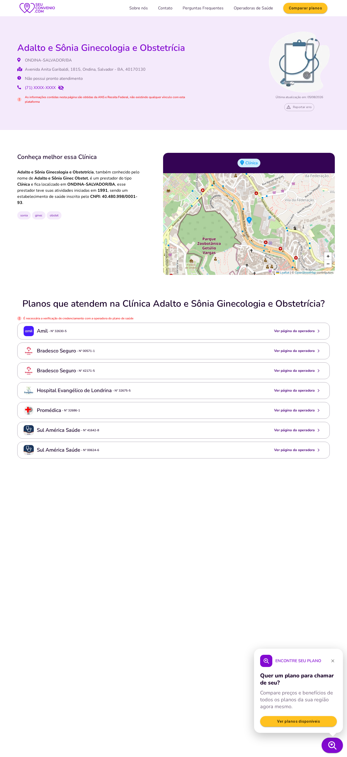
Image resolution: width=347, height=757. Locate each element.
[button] (249, 220)
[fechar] (333, 661)
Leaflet (284, 273)
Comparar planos (305, 8)
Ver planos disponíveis (298, 721)
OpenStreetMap (305, 273)
